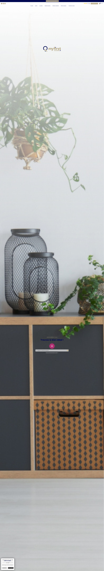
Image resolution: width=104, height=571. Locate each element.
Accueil (32, 5)
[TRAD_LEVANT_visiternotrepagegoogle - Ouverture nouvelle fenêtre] (3, 3)
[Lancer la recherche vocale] (52, 346)
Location (41, 5)
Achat (36, 5)
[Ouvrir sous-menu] (66, 5)
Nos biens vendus (72, 5)
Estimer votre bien (56, 5)
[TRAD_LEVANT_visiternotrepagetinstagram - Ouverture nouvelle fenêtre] (5, 3)
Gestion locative (47, 5)
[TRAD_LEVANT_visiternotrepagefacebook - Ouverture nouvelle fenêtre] (1, 3)
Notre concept (63, 5)
